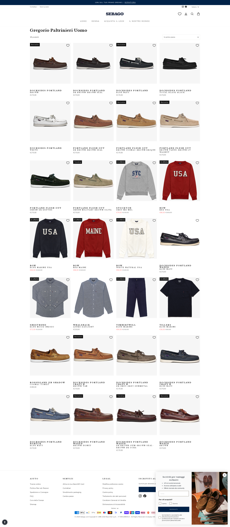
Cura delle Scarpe (37, 500)
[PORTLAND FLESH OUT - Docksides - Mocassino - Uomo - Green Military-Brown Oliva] (74, 204)
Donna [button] (95, 21)
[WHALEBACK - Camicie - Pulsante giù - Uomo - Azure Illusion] (82, 321)
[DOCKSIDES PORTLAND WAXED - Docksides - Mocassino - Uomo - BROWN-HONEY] (74, 438)
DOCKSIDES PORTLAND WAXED (176, 267)
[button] (5, 522)
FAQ (31, 496)
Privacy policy (108, 488)
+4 (176, 262)
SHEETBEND (42, 326)
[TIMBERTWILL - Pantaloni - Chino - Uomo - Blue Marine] (117, 321)
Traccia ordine (35, 484)
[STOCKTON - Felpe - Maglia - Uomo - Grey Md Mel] (117, 204)
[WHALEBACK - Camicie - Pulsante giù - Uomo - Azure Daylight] (74, 321)
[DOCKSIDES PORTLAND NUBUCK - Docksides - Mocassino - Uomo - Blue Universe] (39, 438)
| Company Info (150, 517)
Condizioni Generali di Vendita (114, 500)
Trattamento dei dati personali (114, 496)
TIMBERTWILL (126, 326)
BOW (165, 209)
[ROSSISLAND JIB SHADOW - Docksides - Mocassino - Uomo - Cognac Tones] (31, 379)
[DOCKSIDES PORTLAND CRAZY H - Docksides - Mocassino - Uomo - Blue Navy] (78, 379)
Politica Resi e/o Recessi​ (39, 488)
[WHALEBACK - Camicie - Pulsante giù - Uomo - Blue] (86, 321)
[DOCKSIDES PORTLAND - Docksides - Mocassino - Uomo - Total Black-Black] (43, 87)
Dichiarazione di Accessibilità (114, 504)
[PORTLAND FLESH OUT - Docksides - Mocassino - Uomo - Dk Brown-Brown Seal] (74, 144)
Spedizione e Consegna (39, 492)
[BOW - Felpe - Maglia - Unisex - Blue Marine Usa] (165, 204)
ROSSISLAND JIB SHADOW (47, 383)
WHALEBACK (83, 326)
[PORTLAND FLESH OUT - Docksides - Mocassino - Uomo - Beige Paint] (78, 144)
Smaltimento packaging (72, 492)
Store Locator (44, 7)
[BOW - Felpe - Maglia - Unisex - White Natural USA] (172, 204)
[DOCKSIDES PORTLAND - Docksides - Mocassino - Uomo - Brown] (31, 87)
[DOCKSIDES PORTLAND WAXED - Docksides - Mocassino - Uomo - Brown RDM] (172, 262)
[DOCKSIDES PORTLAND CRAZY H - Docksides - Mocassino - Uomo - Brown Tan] (74, 379)
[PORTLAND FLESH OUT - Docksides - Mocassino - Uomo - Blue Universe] (82, 144)
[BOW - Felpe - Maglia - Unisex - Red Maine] (168, 204)
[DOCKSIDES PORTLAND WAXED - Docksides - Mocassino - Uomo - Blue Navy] (161, 262)
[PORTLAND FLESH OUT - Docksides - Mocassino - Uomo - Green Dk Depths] (31, 204)
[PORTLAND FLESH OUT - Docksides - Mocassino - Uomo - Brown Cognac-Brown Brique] (86, 144)
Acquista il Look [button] (114, 21)
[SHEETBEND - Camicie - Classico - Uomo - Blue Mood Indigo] (31, 321)
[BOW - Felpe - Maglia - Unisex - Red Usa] (161, 204)
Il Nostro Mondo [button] (139, 21)
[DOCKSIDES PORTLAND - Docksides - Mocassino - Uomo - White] (31, 144)
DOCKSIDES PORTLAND (46, 91)
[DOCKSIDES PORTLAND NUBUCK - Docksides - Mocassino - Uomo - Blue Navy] (31, 438)
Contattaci (33, 7)
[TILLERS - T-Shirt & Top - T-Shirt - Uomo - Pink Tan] (165, 321)
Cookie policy (108, 492)
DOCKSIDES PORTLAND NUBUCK (46, 443)
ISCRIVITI (174, 509)
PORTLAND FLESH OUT (89, 149)
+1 (46, 87)
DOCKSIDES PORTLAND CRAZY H (89, 384)
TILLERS (168, 326)
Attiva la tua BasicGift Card (73, 484)
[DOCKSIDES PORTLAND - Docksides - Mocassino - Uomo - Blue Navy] (35, 87)
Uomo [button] (83, 21)
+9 (90, 321)
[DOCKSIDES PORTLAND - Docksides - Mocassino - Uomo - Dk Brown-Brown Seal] (39, 87)
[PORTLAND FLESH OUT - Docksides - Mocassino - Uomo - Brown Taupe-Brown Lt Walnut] (129, 144)
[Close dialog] (224, 475)
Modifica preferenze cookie (113, 484)
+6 (90, 145)
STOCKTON (124, 209)
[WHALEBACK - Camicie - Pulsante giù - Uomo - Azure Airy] (78, 321)
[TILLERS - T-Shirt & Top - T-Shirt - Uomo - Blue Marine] (161, 321)
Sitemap (33, 504)
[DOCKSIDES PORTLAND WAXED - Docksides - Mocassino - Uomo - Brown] (168, 262)
